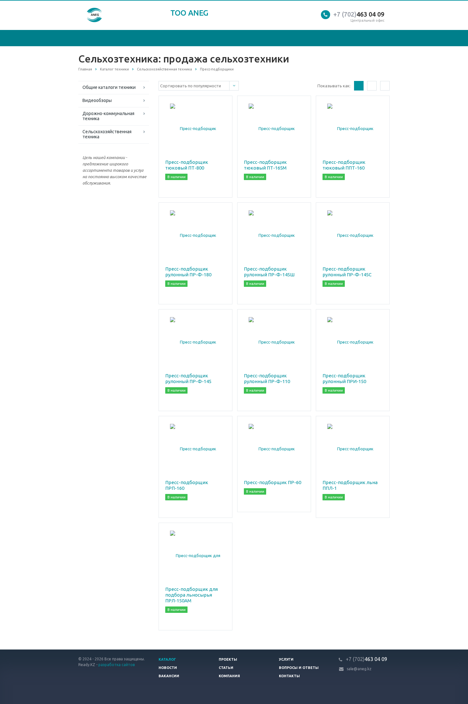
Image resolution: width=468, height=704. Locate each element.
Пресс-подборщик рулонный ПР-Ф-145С (347, 271)
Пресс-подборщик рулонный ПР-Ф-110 (267, 378)
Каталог (167, 659)
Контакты (289, 676)
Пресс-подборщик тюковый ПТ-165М (265, 165)
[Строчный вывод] (372, 86)
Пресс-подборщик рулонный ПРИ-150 (344, 378)
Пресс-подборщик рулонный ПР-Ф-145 (188, 378)
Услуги (286, 659)
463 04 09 (358, 14)
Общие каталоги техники (109, 87)
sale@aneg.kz (359, 669)
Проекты (228, 659)
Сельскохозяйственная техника (106, 134)
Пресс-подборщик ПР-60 (272, 482)
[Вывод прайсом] (385, 86)
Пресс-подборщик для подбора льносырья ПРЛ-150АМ (191, 594)
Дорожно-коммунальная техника (108, 116)
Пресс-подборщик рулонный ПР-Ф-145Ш (269, 271)
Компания (229, 676)
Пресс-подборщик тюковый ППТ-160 (344, 165)
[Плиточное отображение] (359, 86)
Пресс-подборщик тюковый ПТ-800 (186, 165)
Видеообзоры (97, 100)
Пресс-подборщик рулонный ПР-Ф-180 (188, 271)
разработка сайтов (116, 665)
